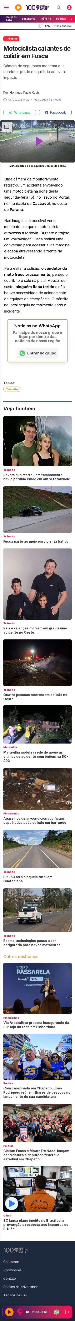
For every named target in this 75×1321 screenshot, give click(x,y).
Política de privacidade (21, 1287)
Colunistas (11, 1262)
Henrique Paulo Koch (24, 92)
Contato (9, 1278)
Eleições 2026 (11, 18)
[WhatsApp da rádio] (56, 1312)
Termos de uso (15, 1295)
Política (61, 18)
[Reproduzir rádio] (9, 1312)
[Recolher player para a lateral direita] (67, 1312)
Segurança (28, 18)
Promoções (12, 1270)
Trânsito (45, 18)
